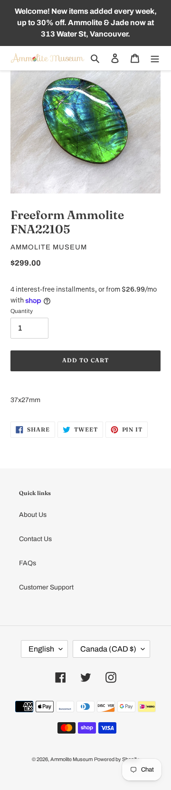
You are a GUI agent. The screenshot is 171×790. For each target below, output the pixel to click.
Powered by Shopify (116, 759)
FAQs (27, 563)
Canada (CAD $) (108, 649)
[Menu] (155, 58)
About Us (33, 514)
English (41, 649)
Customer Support (46, 587)
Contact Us (35, 538)
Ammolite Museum (71, 759)
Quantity (21, 311)
